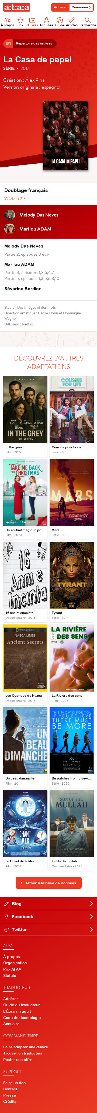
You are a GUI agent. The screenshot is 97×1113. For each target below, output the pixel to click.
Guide (59, 25)
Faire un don (14, 1083)
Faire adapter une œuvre (25, 1047)
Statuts (9, 975)
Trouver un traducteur (23, 1053)
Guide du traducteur (21, 1005)
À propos (7, 25)
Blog (16, 903)
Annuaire (46, 25)
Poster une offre (17, 1059)
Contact (10, 1089)
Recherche (87, 25)
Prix (20, 25)
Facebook (22, 916)
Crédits (10, 1101)
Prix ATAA (12, 969)
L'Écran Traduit (17, 1011)
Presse (9, 1095)
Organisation (15, 963)
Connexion (80, 7)
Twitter (19, 929)
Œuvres (32, 25)
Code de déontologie (22, 1017)
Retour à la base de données (50, 883)
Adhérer (60, 7)
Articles (72, 25)
